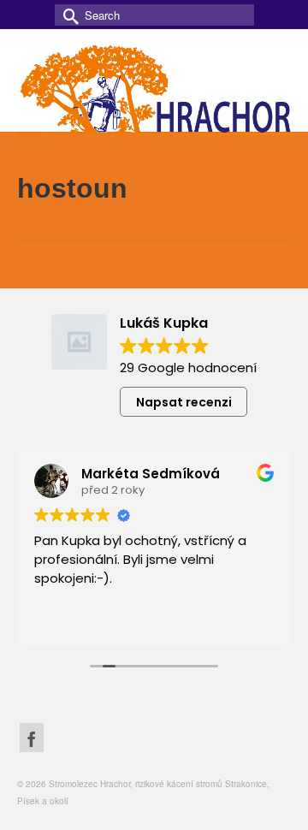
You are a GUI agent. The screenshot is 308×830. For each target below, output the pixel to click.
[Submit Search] (67, 15)
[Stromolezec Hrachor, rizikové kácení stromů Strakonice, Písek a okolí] (154, 87)
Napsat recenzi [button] (184, 402)
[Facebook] (32, 737)
